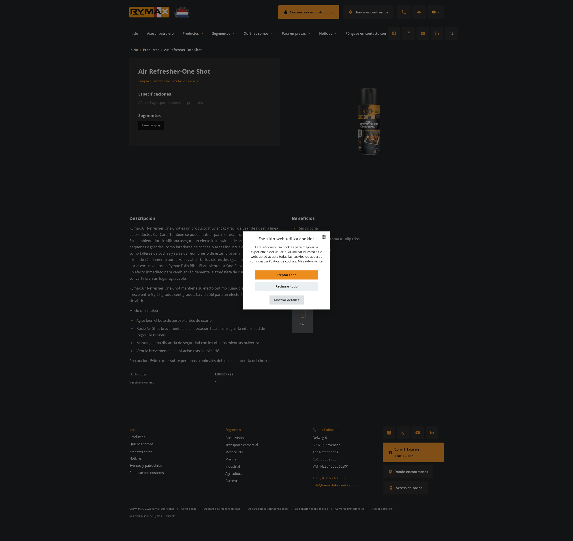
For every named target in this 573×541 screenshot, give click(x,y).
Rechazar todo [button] (287, 286)
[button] (286, 300)
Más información (310, 261)
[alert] (286, 270)
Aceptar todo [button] (286, 275)
